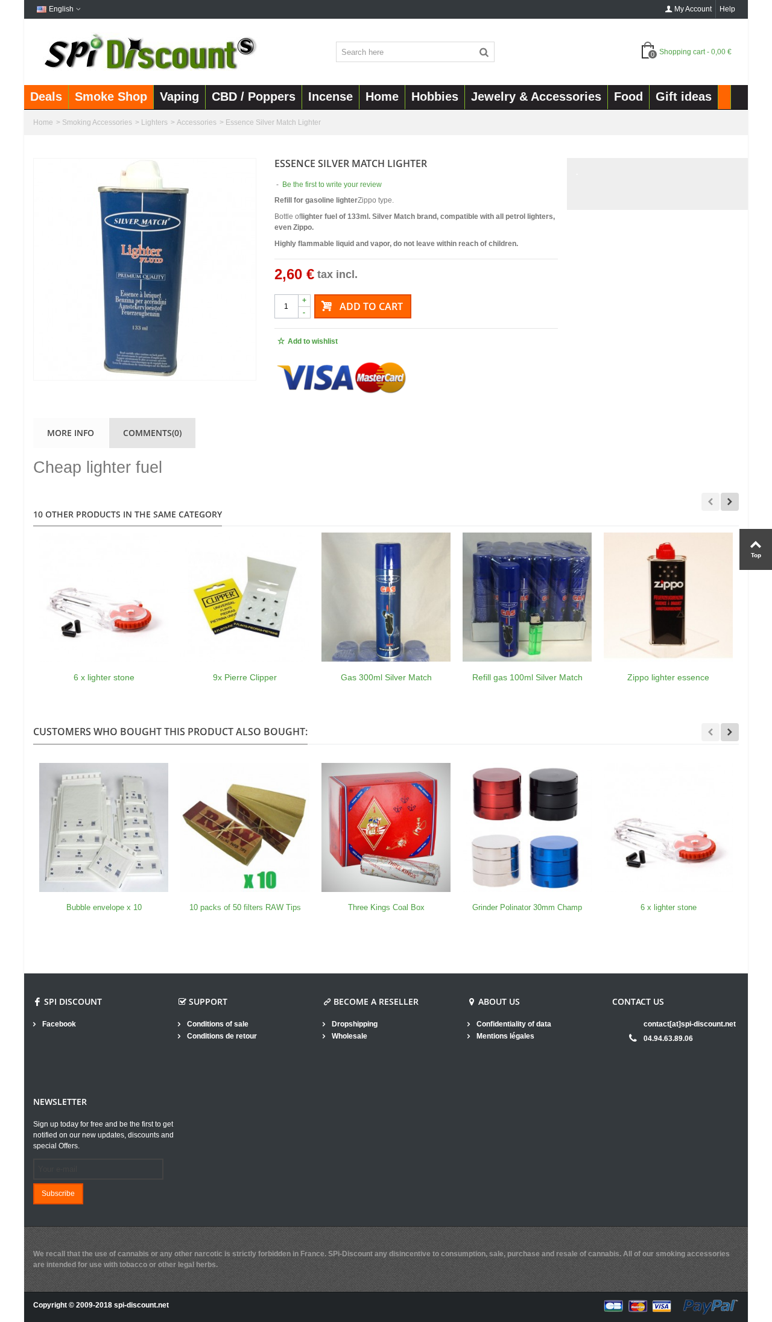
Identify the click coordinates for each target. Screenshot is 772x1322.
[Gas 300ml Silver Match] (386, 597)
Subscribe (58, 1193)
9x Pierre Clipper (245, 677)
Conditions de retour (221, 1036)
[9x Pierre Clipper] (244, 597)
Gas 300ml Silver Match (386, 677)
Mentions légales (504, 1036)
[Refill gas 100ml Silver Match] (527, 597)
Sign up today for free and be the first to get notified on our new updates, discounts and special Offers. (103, 1135)
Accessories (197, 122)
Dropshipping (354, 1024)
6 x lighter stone (104, 677)
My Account (693, 9)
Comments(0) (152, 432)
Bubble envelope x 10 (104, 907)
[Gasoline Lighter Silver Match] (145, 269)
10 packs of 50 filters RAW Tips (245, 907)
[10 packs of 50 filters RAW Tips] (244, 827)
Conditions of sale (216, 1024)
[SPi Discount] (149, 51)
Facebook (58, 1024)
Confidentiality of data (513, 1024)
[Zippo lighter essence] (668, 597)
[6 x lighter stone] (103, 597)
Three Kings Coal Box (386, 907)
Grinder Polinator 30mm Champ (527, 907)
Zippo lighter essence (668, 677)
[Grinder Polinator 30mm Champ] (527, 827)
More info (70, 432)
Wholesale (348, 1036)
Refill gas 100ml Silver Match (527, 677)
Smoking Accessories (97, 122)
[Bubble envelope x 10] (103, 827)
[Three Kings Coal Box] (386, 827)
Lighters (154, 122)
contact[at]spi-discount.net (690, 1024)
